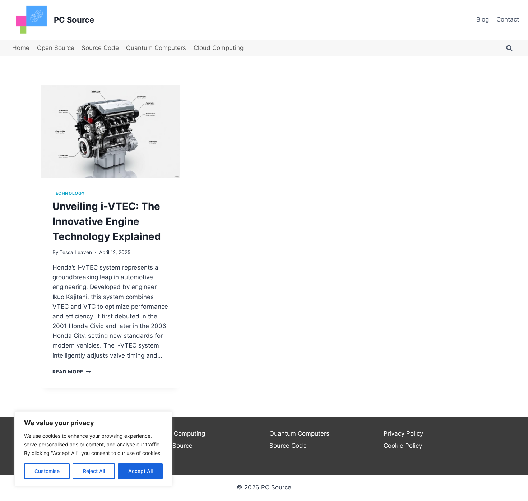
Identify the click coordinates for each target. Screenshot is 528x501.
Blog (482, 19)
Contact (507, 19)
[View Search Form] (509, 48)
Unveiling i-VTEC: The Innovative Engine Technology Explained (106, 221)
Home (20, 47)
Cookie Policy (403, 445)
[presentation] (110, 131)
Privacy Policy (403, 433)
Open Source (55, 47)
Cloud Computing (219, 47)
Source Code (100, 47)
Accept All (140, 471)
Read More (71, 371)
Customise (47, 471)
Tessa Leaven (76, 252)
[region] (93, 449)
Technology (68, 193)
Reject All (94, 471)
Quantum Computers (156, 47)
